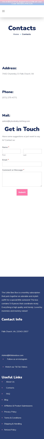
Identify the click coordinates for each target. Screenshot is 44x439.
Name (5, 147)
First (3, 155)
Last (24, 155)
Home (16, 34)
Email (5, 160)
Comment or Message (13, 170)
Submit (22, 192)
